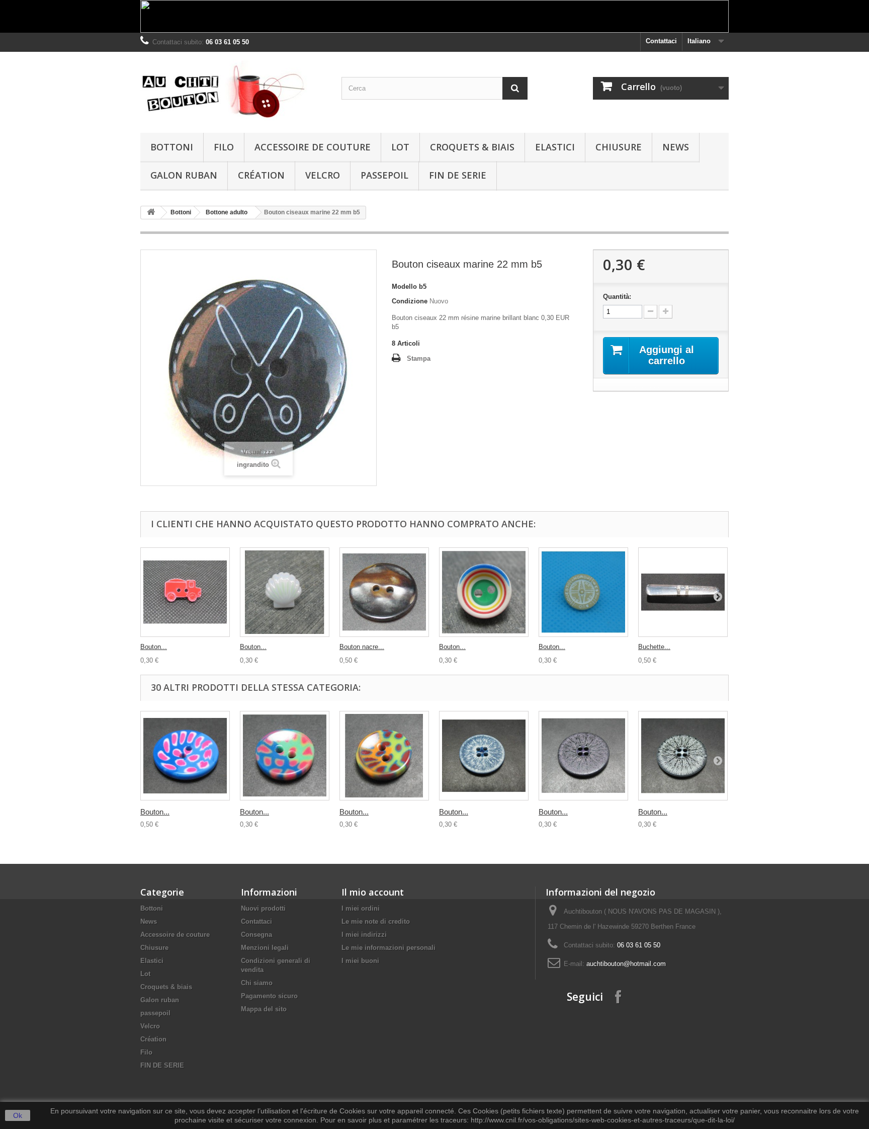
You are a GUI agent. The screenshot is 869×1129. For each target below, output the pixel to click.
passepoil (384, 175)
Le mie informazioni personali (388, 947)
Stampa (418, 358)
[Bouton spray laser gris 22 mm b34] (683, 755)
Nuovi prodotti (263, 908)
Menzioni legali (265, 947)
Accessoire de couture (312, 147)
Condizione (409, 301)
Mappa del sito (264, 1009)
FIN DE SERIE (457, 175)
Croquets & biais (472, 147)
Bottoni (171, 147)
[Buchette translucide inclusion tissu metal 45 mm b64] (683, 592)
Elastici (555, 147)
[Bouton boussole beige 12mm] (583, 592)
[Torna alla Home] (150, 212)
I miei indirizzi (364, 934)
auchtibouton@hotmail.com (626, 963)
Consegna (256, 934)
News (675, 147)
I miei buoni (360, 960)
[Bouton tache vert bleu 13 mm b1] (284, 755)
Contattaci (661, 41)
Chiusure (618, 147)
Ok (17, 1115)
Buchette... (654, 647)
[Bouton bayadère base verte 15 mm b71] (484, 592)
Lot (400, 147)
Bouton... (153, 647)
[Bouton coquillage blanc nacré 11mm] (284, 592)
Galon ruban (183, 175)
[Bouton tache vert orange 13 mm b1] (384, 755)
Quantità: (617, 296)
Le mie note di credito (375, 921)
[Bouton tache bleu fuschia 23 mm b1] (185, 755)
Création (261, 175)
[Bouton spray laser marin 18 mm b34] (484, 755)
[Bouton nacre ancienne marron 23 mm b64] (384, 592)
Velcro (322, 175)
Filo (224, 147)
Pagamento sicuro (269, 996)
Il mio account (372, 892)
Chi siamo (257, 983)
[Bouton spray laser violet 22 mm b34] (583, 755)
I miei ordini (360, 908)
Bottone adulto (226, 212)
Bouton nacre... (361, 647)
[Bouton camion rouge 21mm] (185, 592)
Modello (404, 286)
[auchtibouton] (233, 89)
